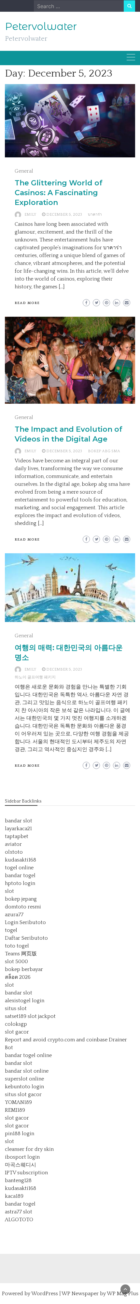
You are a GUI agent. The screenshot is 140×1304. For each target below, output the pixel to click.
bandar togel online (28, 1055)
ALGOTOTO (19, 1220)
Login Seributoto (25, 922)
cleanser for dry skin (29, 1149)
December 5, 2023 (64, 214)
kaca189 (14, 1196)
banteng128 (18, 1180)
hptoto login (20, 883)
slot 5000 (16, 961)
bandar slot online (27, 1071)
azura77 (14, 915)
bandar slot (18, 821)
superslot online (24, 1079)
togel (11, 930)
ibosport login (22, 1157)
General (24, 171)
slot (9, 891)
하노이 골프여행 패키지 (35, 677)
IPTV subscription (26, 1173)
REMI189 (15, 1110)
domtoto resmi (23, 907)
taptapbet (16, 836)
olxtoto (14, 852)
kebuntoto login (24, 1087)
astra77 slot (18, 1212)
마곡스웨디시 (20, 1165)
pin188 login (19, 1134)
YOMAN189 (18, 1102)
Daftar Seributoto (26, 938)
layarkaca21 (18, 829)
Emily (30, 214)
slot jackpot (42, 1016)
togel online (19, 868)
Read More (27, 303)
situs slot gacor (23, 1094)
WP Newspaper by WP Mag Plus (100, 1294)
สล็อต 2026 (18, 977)
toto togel (17, 946)
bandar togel (20, 875)
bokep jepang (21, 899)
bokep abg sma (104, 451)
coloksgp (16, 1024)
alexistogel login (24, 1001)
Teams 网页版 (21, 954)
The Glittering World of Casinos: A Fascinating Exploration (59, 193)
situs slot (16, 1008)
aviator (13, 844)
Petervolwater (41, 26)
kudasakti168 (20, 860)
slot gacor (17, 1032)
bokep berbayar (24, 969)
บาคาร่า (95, 214)
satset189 (15, 1016)
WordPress (44, 1294)
